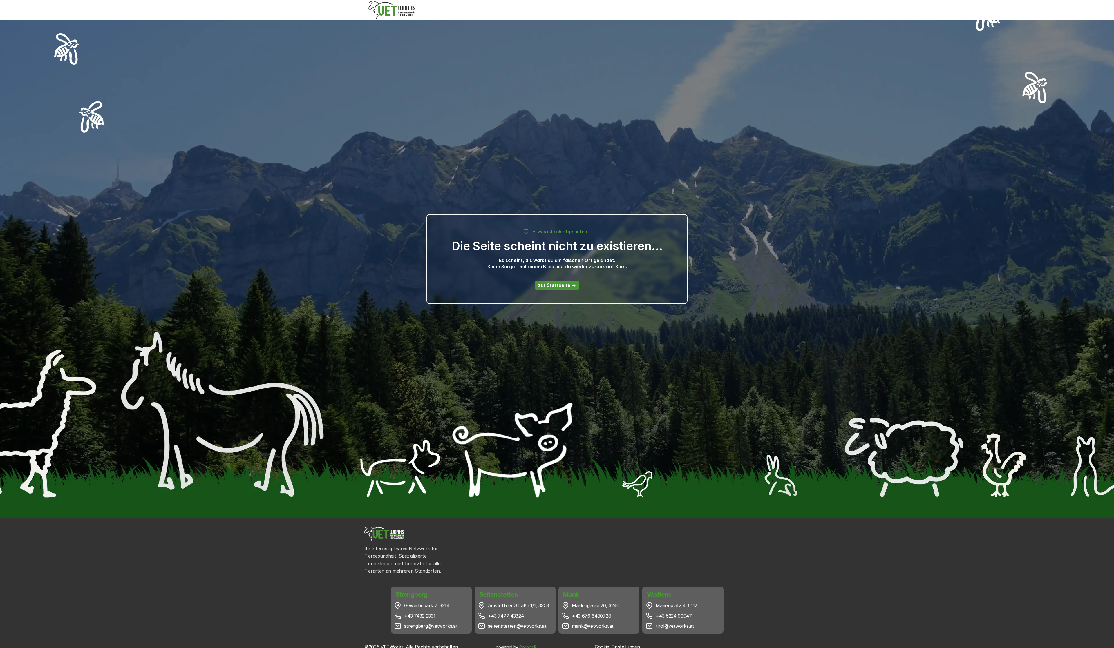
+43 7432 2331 (419, 616)
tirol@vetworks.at (675, 626)
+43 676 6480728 (591, 616)
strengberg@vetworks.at (431, 626)
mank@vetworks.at (593, 626)
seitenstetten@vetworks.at (517, 626)
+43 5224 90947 (674, 616)
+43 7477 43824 (506, 616)
